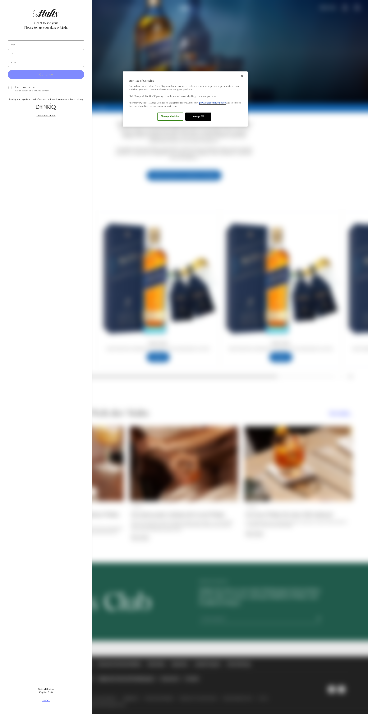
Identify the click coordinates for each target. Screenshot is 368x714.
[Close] (242, 76)
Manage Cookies (170, 116)
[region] (185, 99)
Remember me (25, 87)
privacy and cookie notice (212, 102)
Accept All (198, 116)
